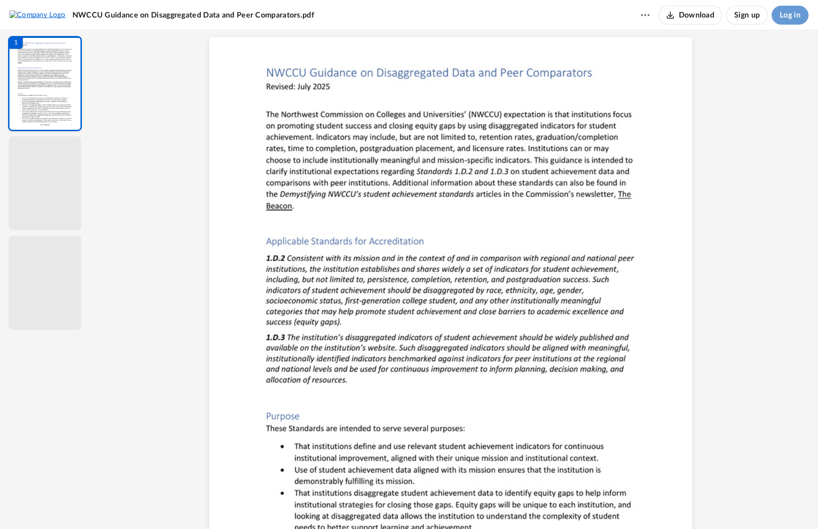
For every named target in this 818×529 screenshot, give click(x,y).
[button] (44, 83)
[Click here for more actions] (645, 15)
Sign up (747, 15)
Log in (790, 15)
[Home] (37, 14)
